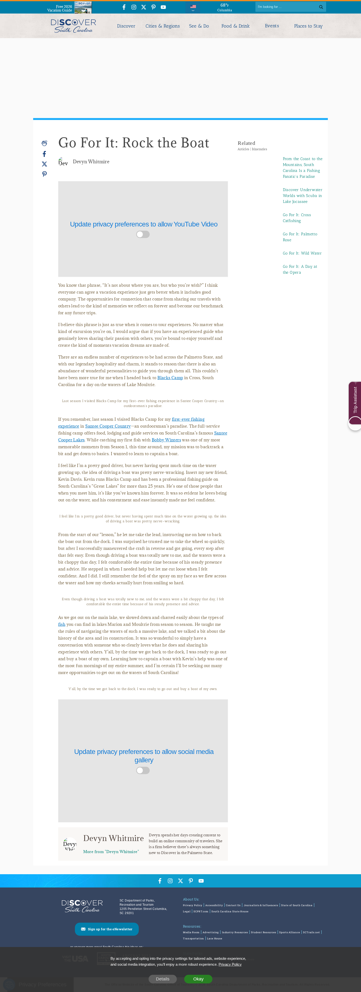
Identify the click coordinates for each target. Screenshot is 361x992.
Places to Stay (308, 26)
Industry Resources (235, 932)
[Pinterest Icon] (153, 7)
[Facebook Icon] (124, 7)
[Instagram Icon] (134, 7)
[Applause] (44, 143)
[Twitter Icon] (144, 7)
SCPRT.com (201, 911)
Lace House (214, 938)
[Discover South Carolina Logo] (73, 26)
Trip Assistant (355, 400)
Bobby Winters (166, 440)
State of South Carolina (297, 905)
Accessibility (214, 905)
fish (62, 624)
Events (272, 26)
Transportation (193, 938)
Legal (187, 911)
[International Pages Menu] (192, 7)
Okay (198, 979)
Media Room (191, 932)
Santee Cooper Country (108, 426)
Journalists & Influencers (261, 905)
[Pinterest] (44, 174)
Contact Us (233, 905)
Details (162, 979)
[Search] (321, 7)
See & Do (199, 26)
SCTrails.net (311, 932)
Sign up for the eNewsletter (110, 929)
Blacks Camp (170, 377)
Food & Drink (236, 26)
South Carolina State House (229, 911)
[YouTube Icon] (163, 7)
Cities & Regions (163, 26)
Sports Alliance (289, 932)
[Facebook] (44, 154)
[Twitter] (44, 164)
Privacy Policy (192, 905)
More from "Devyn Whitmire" (111, 851)
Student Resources (263, 932)
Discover (126, 26)
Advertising (211, 932)
